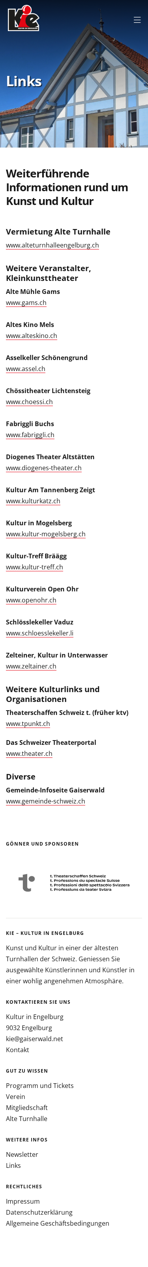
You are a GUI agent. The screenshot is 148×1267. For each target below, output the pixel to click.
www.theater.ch (29, 753)
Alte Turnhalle (26, 1118)
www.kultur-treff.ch (34, 567)
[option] (74, 883)
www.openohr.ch (31, 600)
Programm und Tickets (40, 1085)
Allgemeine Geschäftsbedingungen (57, 1223)
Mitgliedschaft (27, 1107)
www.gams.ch (26, 302)
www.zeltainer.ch (31, 666)
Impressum (23, 1201)
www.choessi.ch (29, 401)
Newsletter (22, 1154)
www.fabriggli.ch (30, 434)
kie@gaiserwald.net (34, 1038)
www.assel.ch (25, 368)
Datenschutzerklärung (39, 1212)
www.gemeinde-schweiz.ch (45, 801)
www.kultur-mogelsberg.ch (46, 534)
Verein (15, 1096)
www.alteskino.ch (31, 335)
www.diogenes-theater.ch (44, 468)
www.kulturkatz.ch (33, 501)
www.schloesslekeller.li (39, 633)
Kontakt (17, 1049)
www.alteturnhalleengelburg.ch (52, 245)
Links (13, 1165)
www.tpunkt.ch (28, 723)
